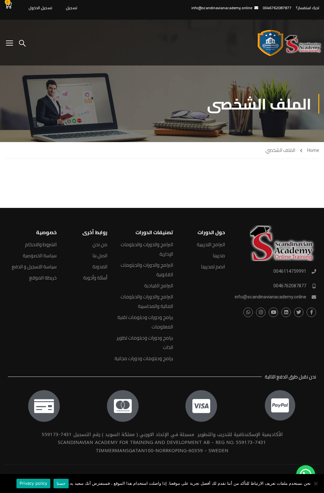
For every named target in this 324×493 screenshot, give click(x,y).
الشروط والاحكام (41, 244)
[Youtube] (273, 312)
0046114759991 (289, 271)
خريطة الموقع (43, 277)
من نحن (99, 244)
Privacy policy (33, 483)
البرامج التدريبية (211, 244)
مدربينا (219, 255)
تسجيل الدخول (40, 7)
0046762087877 (289, 286)
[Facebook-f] (311, 312)
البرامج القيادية (158, 285)
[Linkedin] (286, 312)
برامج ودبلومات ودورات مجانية (144, 358)
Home (313, 150)
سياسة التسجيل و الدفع (34, 266)
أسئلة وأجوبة (95, 277)
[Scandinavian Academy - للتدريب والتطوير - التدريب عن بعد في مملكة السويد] (288, 42)
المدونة (99, 266)
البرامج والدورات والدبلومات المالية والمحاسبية (147, 301)
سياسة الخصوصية (40, 255)
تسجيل (71, 7)
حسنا (61, 483)
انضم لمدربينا (213, 266)
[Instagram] (260, 312)
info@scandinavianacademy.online (221, 7)
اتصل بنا (99, 255)
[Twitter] (298, 312)
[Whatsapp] (248, 312)
